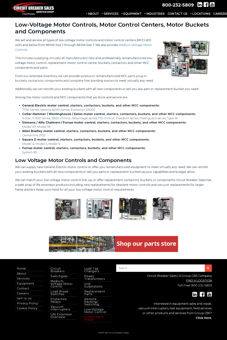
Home (21, 268)
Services (111, 13)
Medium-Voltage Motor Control (62, 283)
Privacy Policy (27, 303)
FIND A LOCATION (199, 280)
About (93, 13)
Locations (201, 13)
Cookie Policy (27, 308)
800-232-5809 (178, 5)
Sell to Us (24, 298)
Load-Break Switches (59, 293)
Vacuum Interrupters (60, 308)
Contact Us (177, 13)
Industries (155, 13)
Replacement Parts (94, 293)
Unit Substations (93, 285)
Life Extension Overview (61, 316)
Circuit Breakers (57, 270)
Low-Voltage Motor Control (95, 311)
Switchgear (59, 276)
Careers (23, 293)
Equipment (132, 13)
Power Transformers (94, 278)
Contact (23, 288)
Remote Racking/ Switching (91, 301)
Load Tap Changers (91, 270)
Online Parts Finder (94, 318)
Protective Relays (59, 300)
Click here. (204, 318)
